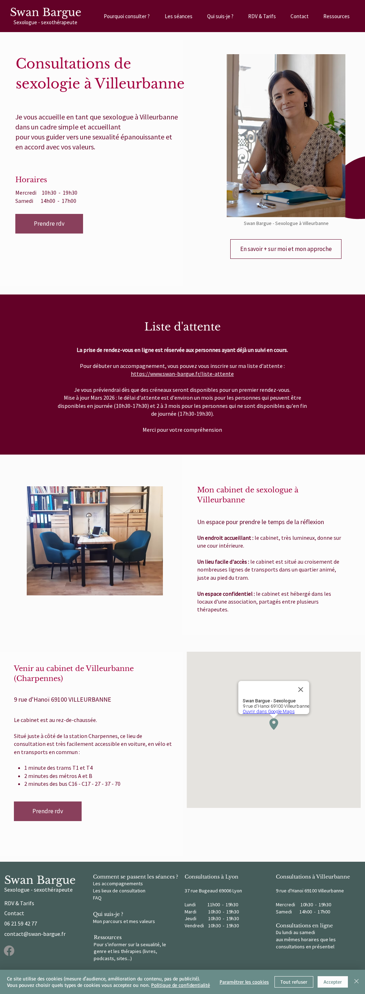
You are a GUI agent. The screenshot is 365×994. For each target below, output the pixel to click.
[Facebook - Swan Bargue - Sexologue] (9, 951)
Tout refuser (294, 982)
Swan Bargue (45, 12)
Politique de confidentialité (180, 985)
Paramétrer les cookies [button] (244, 982)
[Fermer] (356, 981)
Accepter (333, 982)
